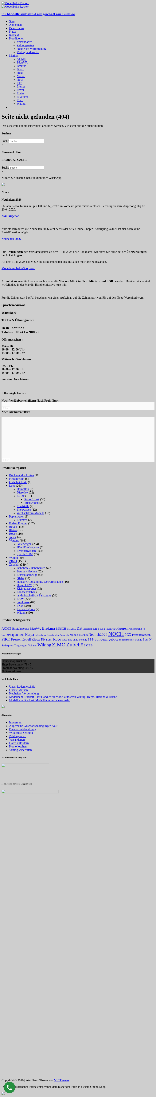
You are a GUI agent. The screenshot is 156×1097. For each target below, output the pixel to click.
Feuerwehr (110, 629)
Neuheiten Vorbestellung (31, 48)
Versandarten (24, 41)
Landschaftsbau (26, 592)
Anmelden (15, 24)
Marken (13, 55)
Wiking (21, 103)
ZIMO (13, 561)
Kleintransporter (26, 588)
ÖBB (89, 645)
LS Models (72, 634)
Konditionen (16, 38)
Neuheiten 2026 (11, 238)
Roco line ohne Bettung (74, 639)
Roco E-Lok (31, 499)
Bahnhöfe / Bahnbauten (31, 568)
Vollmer (32, 645)
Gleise (20, 578)
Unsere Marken (18, 690)
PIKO (6, 639)
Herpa (29, 634)
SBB (91, 639)
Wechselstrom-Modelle (30, 513)
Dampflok (23, 489)
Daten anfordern (19, 743)
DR (95, 628)
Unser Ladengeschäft (22, 686)
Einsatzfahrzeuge (27, 574)
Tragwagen (20, 645)
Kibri (62, 634)
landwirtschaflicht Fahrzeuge (34, 595)
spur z (12, 537)
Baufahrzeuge (20, 628)
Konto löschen (18, 746)
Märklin (83, 634)
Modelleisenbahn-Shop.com (18, 268)
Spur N (147, 639)
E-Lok (21, 495)
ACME (21, 59)
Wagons (14, 540)
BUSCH (61, 628)
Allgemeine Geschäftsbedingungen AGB (33, 725)
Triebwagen (31, 502)
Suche (5, 141)
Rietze (20, 93)
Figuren (122, 628)
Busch (20, 69)
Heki (20, 72)
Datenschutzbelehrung (22, 729)
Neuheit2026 (97, 634)
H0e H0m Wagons (28, 547)
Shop (12, 21)
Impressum (15, 722)
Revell (21, 90)
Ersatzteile (23, 506)
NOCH (116, 634)
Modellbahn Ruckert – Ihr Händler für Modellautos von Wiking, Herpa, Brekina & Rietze (63, 696)
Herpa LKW (24, 585)
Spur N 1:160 (25, 554)
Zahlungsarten (25, 45)
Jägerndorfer (40, 635)
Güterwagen (24, 544)
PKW (20, 605)
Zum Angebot (10, 216)
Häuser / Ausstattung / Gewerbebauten (40, 581)
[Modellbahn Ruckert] (15, 3)
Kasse (12, 31)
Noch (20, 79)
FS (144, 629)
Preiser (21, 86)
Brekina (21, 66)
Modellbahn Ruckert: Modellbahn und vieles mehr (39, 700)
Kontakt (14, 35)
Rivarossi (22, 96)
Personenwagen (26, 550)
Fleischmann (16, 478)
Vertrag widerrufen (28, 52)
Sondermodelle (127, 639)
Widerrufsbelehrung (21, 732)
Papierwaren (16, 516)
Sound (138, 639)
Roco (20, 100)
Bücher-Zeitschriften (21, 475)
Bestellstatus (16, 28)
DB (79, 628)
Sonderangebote (106, 639)
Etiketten (22, 520)
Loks (12, 485)
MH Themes (61, 1080)
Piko (19, 83)
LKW (20, 598)
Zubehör (14, 564)
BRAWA (22, 62)
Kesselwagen (53, 635)
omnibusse (23, 602)
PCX (128, 635)
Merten (21, 76)
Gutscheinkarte (18, 482)
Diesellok (22, 492)
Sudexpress (8, 645)
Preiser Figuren (18, 523)
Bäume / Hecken (27, 571)
